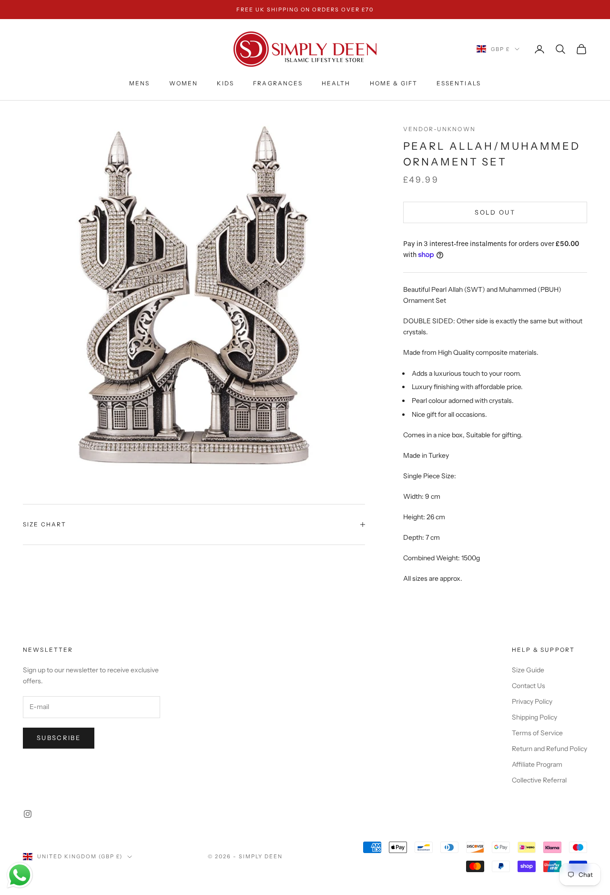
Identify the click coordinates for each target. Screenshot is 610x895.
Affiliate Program (537, 764)
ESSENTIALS (459, 83)
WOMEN (183, 83)
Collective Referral (539, 780)
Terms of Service (537, 733)
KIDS (225, 83)
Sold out (495, 212)
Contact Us (528, 685)
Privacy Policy (532, 701)
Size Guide (528, 670)
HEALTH (336, 83)
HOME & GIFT (394, 83)
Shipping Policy (534, 717)
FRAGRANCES (278, 83)
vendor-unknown (439, 129)
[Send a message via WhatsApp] (20, 875)
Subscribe (59, 737)
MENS (139, 83)
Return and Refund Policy (549, 748)
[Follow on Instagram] (27, 814)
